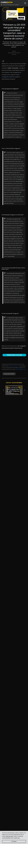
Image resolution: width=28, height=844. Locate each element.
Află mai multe (9, 836)
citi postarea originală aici (13, 365)
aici (19, 838)
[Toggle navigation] (25, 3)
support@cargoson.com (20, 369)
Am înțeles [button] (14, 841)
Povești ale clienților (9, 374)
